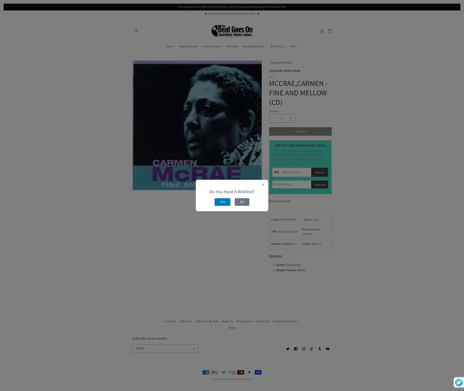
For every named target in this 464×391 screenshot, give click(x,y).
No (242, 201)
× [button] (263, 184)
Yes (222, 201)
